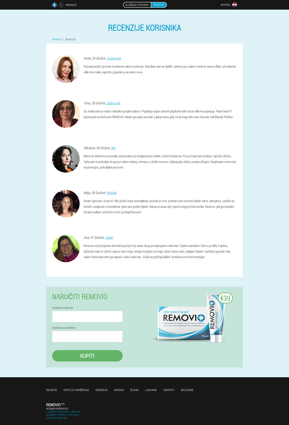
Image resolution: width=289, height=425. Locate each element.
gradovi (119, 390)
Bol (113, 147)
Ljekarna (151, 390)
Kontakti (168, 390)
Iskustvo (51, 390)
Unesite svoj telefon (64, 327)
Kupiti (87, 355)
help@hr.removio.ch (57, 408)
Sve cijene (187, 390)
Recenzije (102, 390)
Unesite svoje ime (62, 307)
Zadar (109, 237)
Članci (134, 390)
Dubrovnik (114, 58)
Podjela (111, 192)
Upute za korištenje (76, 390)
